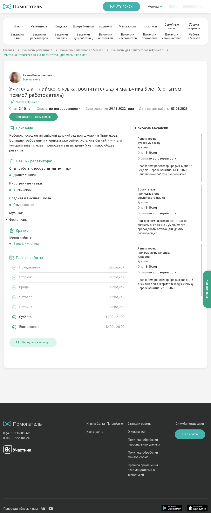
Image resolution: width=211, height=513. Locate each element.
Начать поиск (121, 6)
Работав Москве (194, 36)
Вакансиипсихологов (150, 36)
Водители (105, 26)
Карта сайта (94, 432)
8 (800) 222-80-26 (16, 438)
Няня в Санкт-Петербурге (104, 424)
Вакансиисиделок (61, 36)
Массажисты (127, 26)
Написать (190, 434)
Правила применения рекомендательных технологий (143, 469)
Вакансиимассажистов (127, 36)
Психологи (150, 26)
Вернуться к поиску (35, 342)
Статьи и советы (139, 424)
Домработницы (83, 26)
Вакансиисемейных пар (171, 36)
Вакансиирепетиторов (39, 36)
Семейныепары (172, 26)
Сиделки (61, 26)
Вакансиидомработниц (83, 36)
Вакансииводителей (105, 36)
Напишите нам (207, 289)
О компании (136, 432)
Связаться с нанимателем (33, 116)
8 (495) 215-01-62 (16, 433)
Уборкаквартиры (194, 26)
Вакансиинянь (17, 36)
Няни (17, 26)
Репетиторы (39, 26)
